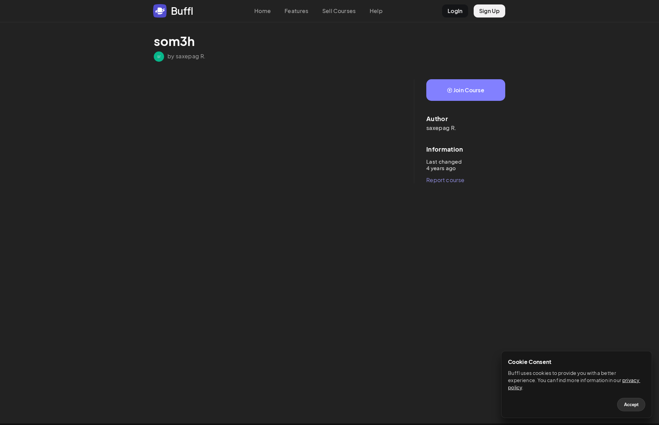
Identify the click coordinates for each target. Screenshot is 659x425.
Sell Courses (339, 10)
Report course (445, 180)
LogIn (455, 10)
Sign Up (489, 10)
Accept (631, 404)
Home (262, 10)
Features (297, 10)
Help (376, 10)
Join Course (469, 90)
